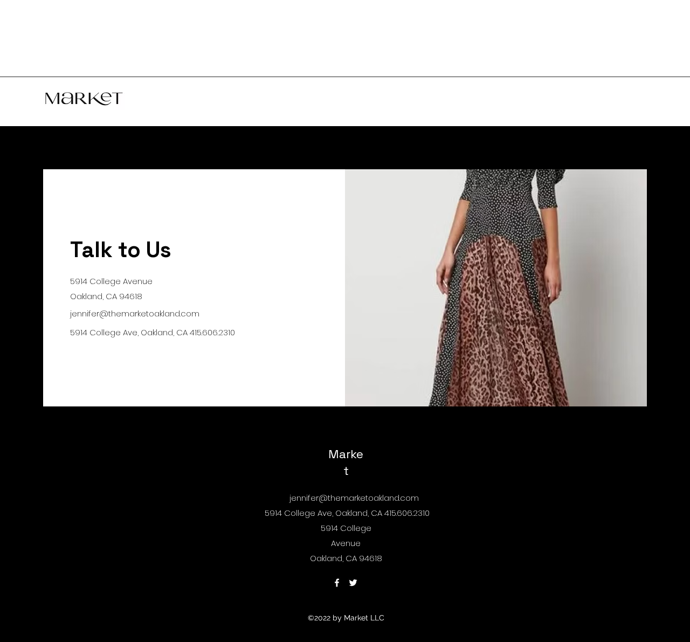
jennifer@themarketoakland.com (134, 313)
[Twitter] (353, 582)
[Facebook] (337, 582)
